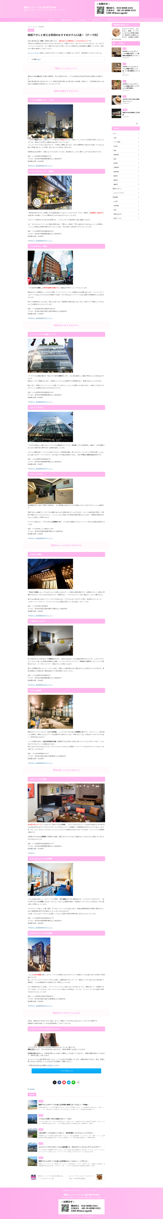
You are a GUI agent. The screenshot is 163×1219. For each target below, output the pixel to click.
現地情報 (32, 1089)
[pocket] (64, 1082)
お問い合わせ (96, 20)
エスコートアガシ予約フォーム (92, 1190)
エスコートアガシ (33, 53)
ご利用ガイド (51, 20)
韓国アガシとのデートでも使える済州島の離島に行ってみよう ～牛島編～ (64, 1105)
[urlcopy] (78, 1082)
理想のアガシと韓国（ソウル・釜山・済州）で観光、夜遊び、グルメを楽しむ (81, 1197)
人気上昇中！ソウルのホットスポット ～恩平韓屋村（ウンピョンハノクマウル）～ (67, 1133)
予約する (32, 853)
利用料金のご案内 (66, 20)
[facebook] (59, 1082)
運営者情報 (66, 1190)
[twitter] (55, 1082)
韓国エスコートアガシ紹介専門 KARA (40, 7)
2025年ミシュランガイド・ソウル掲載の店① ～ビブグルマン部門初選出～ (131, 86)
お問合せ (50, 1065)
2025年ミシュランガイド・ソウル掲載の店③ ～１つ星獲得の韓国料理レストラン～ (131, 53)
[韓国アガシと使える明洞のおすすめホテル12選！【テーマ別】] (69, 1082)
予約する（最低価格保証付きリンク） (41, 166)
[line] (73, 1082)
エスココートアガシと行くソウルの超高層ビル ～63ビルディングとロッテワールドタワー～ (70, 1147)
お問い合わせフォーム (76, 1190)
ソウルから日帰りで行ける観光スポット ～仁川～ (55, 1119)
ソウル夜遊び (81, 20)
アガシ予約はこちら (66, 1071)
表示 (38, 59)
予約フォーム (111, 20)
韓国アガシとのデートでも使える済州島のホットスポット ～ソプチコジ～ (64, 1161)
